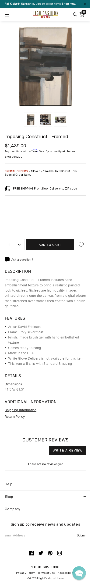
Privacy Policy (25, 572)
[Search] (75, 14)
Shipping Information (20, 410)
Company (13, 509)
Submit (81, 535)
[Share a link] (8, 259)
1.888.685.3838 (45, 567)
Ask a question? (22, 259)
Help (9, 484)
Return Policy (15, 416)
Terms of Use (46, 572)
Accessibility (66, 572)
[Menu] (7, 14)
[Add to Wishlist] (81, 244)
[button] (30, 119)
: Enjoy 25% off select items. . (40, 3)
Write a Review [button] (68, 450)
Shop (9, 496)
